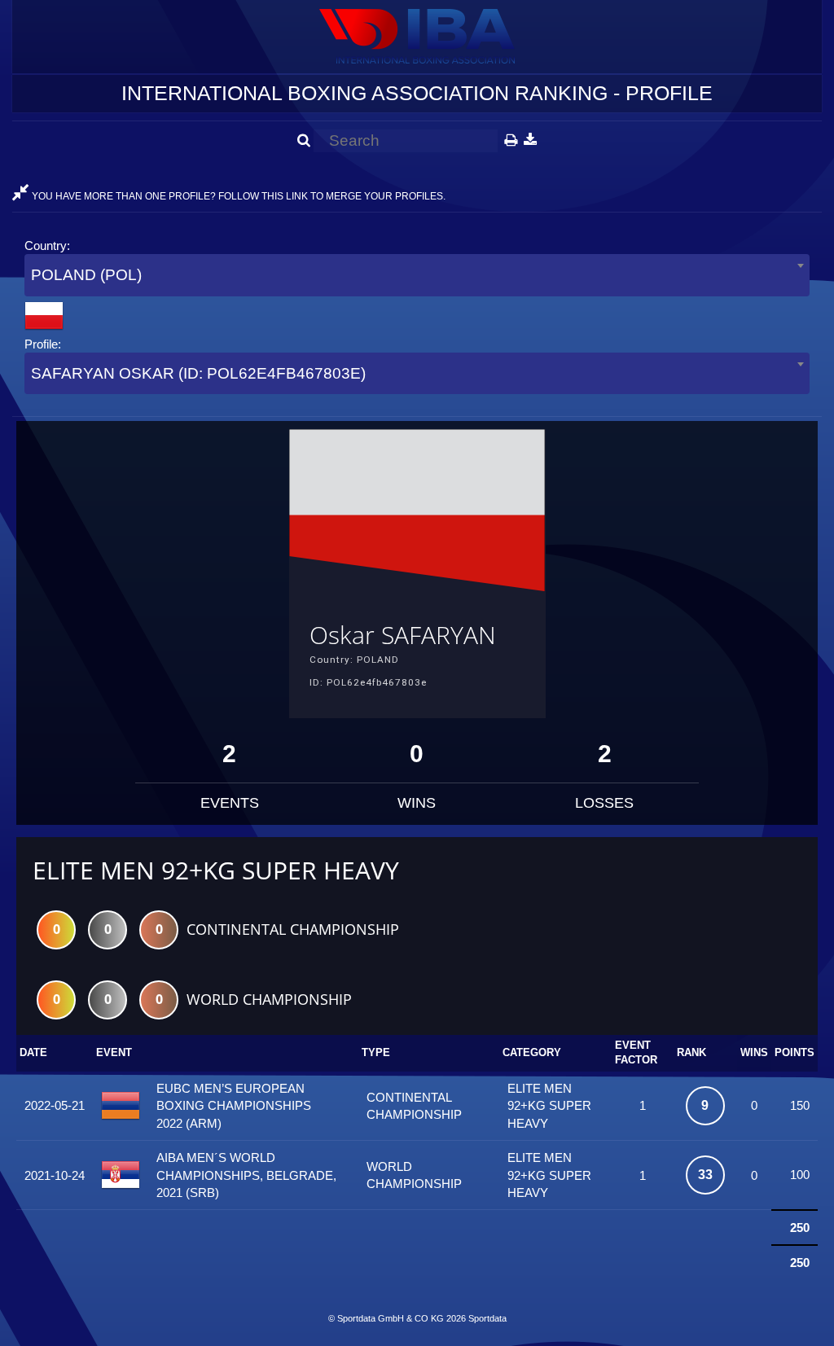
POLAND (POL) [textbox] (86, 274)
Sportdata (487, 1318)
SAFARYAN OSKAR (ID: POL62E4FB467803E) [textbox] (198, 373)
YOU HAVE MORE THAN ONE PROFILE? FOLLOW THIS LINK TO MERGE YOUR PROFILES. (237, 196)
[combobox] (417, 275)
